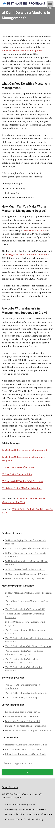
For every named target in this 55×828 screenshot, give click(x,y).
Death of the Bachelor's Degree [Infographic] (28, 730)
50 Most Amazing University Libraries (24, 578)
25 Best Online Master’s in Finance (19, 467)
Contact (16, 804)
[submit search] (27, 772)
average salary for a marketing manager (26, 254)
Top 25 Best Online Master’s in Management (24, 450)
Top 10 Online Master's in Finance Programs (28, 646)
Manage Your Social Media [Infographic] (25, 725)
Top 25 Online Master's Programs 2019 (25, 609)
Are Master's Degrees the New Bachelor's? (27, 548)
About (8, 804)
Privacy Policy (28, 804)
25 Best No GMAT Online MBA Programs (22, 481)
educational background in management (22, 50)
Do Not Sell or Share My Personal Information (28, 814)
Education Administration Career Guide (25, 754)
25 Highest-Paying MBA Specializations (22, 488)
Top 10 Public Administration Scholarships (26, 693)
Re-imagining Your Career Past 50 (22, 711)
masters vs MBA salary (34, 230)
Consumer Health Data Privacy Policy (24, 819)
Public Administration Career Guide (23, 749)
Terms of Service (37, 809)
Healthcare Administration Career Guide (26, 744)
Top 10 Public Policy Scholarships (22, 697)
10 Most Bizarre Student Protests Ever (25, 569)
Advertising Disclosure (16, 809)
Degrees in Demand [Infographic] (22, 721)
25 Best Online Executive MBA (17, 474)
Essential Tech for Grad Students (22, 716)
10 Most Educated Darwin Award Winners (26, 574)
